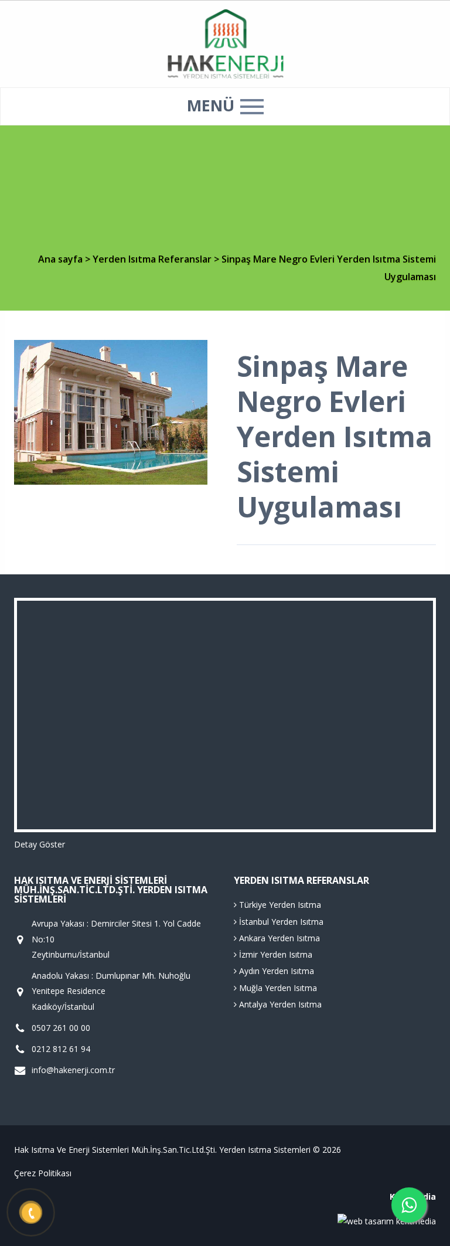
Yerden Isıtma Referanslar (153, 259)
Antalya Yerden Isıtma (279, 1004)
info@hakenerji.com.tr (73, 1069)
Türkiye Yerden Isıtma (279, 904)
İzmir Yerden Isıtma (274, 954)
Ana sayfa (60, 259)
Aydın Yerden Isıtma (275, 970)
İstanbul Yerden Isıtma (280, 921)
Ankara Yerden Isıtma (278, 938)
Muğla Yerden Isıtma (277, 987)
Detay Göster (39, 844)
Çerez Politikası (42, 1173)
